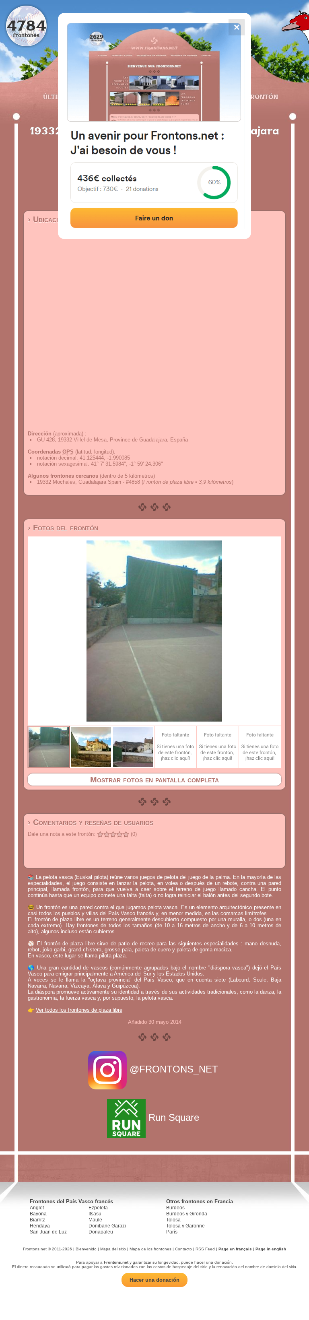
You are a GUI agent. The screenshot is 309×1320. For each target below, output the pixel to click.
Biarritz (37, 1220)
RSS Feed (205, 1249)
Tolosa (173, 1220)
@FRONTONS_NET (174, 1069)
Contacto (183, 1249)
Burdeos (175, 1208)
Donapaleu (101, 1232)
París (171, 1232)
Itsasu (95, 1214)
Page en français (235, 1249)
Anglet (37, 1208)
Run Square (174, 1117)
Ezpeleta (98, 1208)
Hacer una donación (154, 1280)
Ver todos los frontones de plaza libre (79, 1010)
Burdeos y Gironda (186, 1214)
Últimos (57, 97)
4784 (26, 25)
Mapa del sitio (113, 1249)
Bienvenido (86, 1249)
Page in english (270, 1249)
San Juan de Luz (48, 1232)
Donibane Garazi (107, 1226)
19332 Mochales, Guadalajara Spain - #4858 (88, 482)
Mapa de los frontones (150, 1249)
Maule (95, 1220)
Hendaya (40, 1226)
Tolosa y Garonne (185, 1226)
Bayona (38, 1214)
